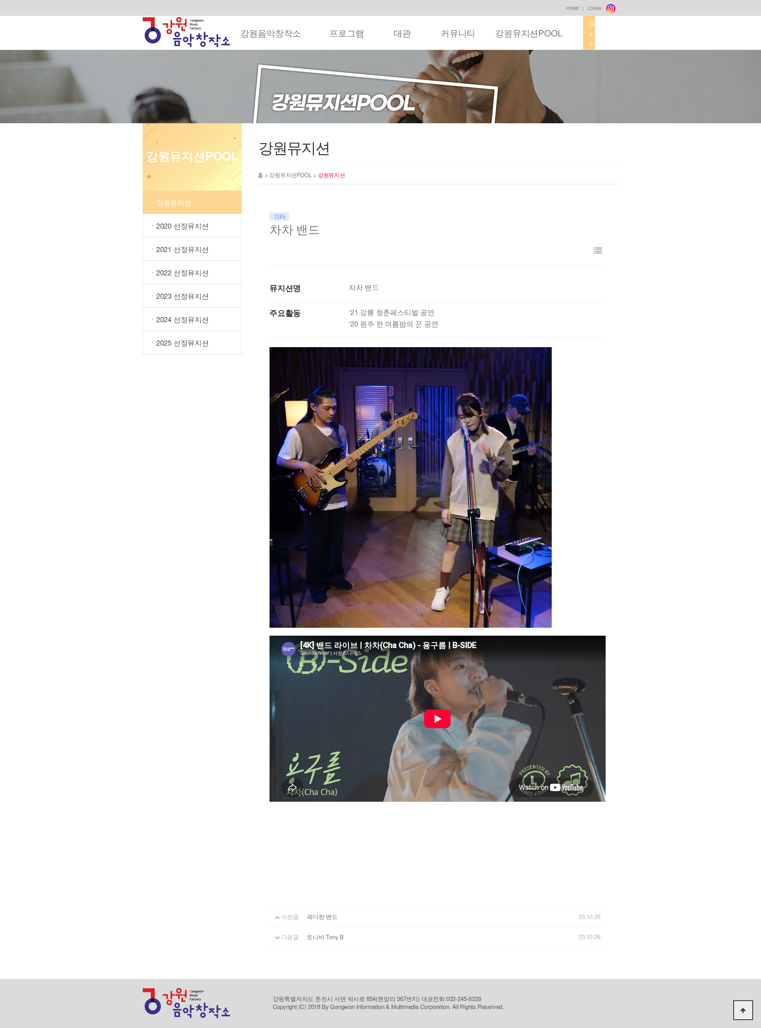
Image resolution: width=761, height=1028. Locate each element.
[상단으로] (743, 1010)
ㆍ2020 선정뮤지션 (179, 225)
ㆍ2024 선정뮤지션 (179, 319)
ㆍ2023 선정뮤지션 (179, 295)
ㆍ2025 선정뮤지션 (179, 342)
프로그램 (346, 33)
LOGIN (594, 8)
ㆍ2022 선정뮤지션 (179, 272)
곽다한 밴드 (322, 916)
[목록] (598, 250)
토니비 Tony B (325, 936)
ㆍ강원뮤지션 (170, 202)
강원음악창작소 (271, 33)
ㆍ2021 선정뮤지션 (179, 249)
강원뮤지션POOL (528, 33)
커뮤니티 (458, 33)
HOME (572, 8)
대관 (402, 33)
